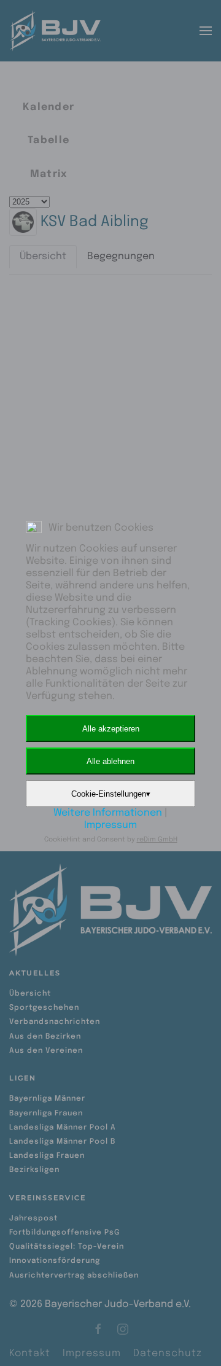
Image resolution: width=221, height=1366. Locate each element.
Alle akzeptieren (110, 728)
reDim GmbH (157, 839)
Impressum (110, 825)
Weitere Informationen (107, 813)
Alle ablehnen (110, 761)
